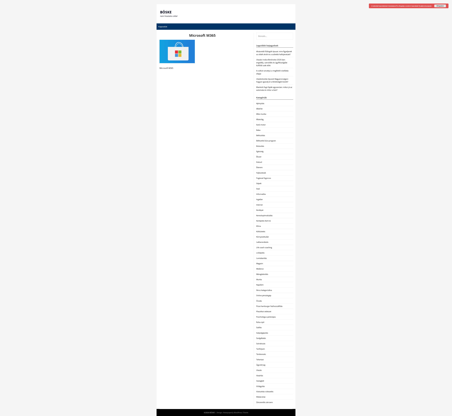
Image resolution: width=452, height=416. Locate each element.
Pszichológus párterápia (266, 317)
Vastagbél (260, 381)
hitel (258, 189)
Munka (259, 279)
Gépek (258, 183)
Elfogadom (440, 6)
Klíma (258, 226)
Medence (260, 269)
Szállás (259, 327)
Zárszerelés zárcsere (264, 402)
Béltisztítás (260, 135)
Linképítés (260, 253)
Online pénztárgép (263, 295)
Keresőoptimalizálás (264, 215)
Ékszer (258, 156)
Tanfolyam (260, 349)
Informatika (261, 194)
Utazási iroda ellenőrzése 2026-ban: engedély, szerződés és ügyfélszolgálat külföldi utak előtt (271, 62)
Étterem (259, 167)
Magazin (259, 263)
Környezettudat (262, 237)
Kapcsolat (162, 26)
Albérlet (259, 108)
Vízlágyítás (260, 386)
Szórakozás (260, 343)
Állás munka (261, 114)
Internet (259, 205)
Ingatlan (259, 199)
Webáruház (260, 397)
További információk (425, 6)
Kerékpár (260, 210)
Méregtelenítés (262, 274)
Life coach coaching (264, 247)
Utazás (259, 370)
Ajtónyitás (260, 103)
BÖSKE (166, 12)
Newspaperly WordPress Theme (235, 412)
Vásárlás (259, 375)
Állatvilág (260, 119)
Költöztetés (260, 231)
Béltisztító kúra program (266, 140)
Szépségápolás (262, 333)
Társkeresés (261, 354)
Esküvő (259, 162)
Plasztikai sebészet (263, 311)
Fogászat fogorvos (263, 178)
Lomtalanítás (261, 258)
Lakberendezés (262, 242)
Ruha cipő (260, 322)
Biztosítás (260, 146)
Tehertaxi (260, 359)
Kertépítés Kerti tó (263, 221)
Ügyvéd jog (260, 365)
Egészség (259, 151)
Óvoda (259, 301)
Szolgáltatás (261, 338)
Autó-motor (261, 124)
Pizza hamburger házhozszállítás (269, 306)
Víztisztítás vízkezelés (264, 391)
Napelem (260, 285)
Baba (258, 130)
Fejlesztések (261, 173)
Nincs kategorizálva (264, 290)
